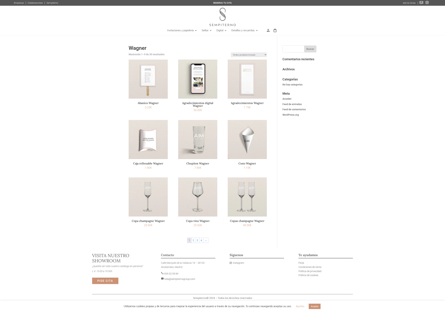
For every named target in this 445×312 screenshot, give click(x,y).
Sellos (205, 30)
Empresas (19, 3)
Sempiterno (52, 3)
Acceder (287, 98)
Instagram (238, 262)
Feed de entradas (292, 104)
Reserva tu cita (222, 3)
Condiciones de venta (309, 267)
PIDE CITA (105, 280)
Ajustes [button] (300, 306)
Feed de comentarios (294, 109)
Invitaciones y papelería (180, 30)
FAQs (301, 262)
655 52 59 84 (409, 3)
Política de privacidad (309, 271)
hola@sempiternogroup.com (178, 279)
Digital (219, 30)
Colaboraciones (35, 3)
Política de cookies (308, 275)
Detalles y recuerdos (243, 30)
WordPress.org (290, 114)
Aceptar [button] (314, 306)
